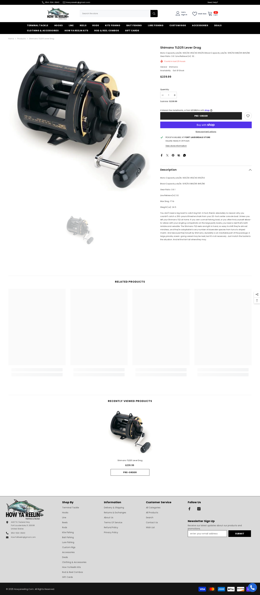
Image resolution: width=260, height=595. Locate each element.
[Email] (178, 155)
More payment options (206, 131)
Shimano (173, 67)
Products (21, 38)
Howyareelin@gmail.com (78, 2)
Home (11, 38)
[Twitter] (167, 155)
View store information (176, 145)
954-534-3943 (52, 2)
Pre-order (201, 115)
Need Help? (213, 2)
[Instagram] (199, 508)
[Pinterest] (173, 155)
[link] (248, 116)
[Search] (119, 13)
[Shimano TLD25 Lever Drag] (130, 432)
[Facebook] (161, 155)
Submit (239, 533)
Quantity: (164, 89)
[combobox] (115, 13)
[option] (80, 121)
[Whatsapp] (184, 155)
